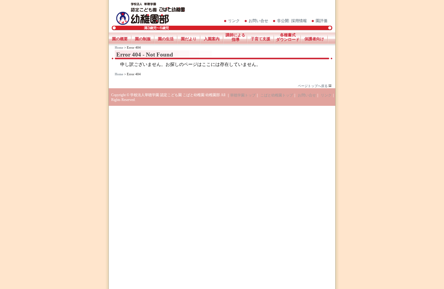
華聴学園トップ (243, 95)
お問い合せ (258, 20)
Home (119, 47)
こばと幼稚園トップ (276, 95)
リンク (234, 20)
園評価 (321, 20)
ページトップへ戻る (313, 86)
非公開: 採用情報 (292, 20)
